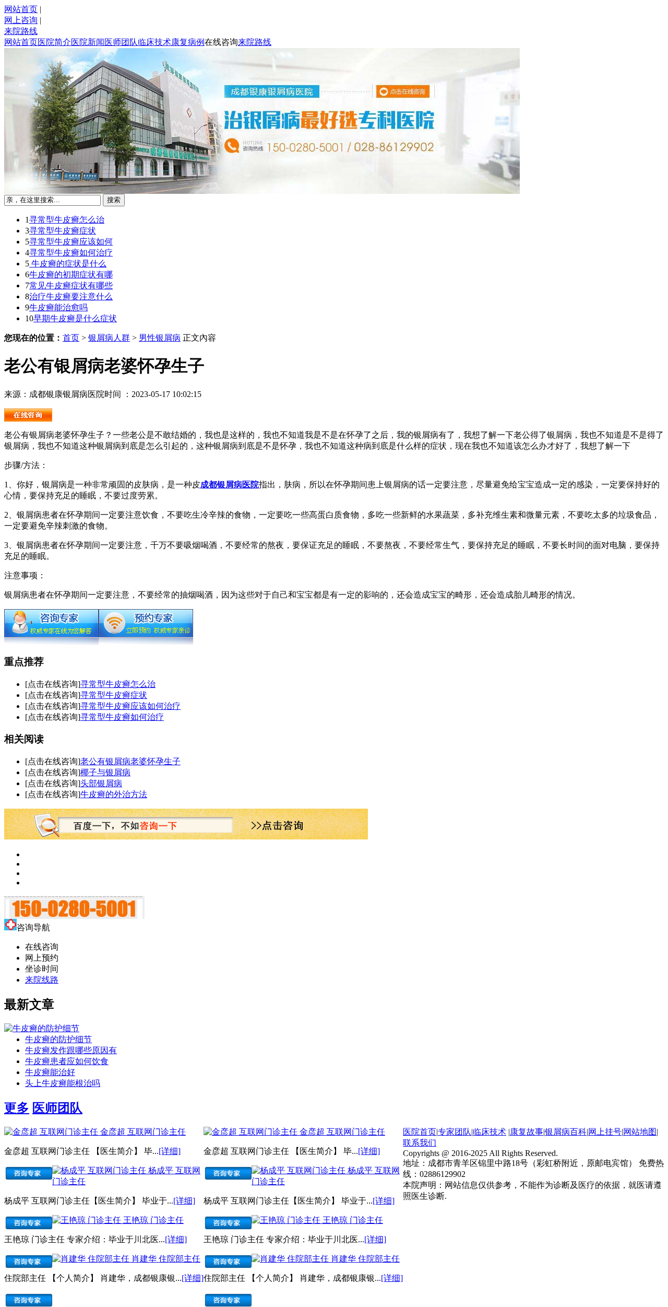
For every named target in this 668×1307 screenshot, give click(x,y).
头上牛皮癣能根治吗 (62, 1083)
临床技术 (154, 42)
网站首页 (21, 9)
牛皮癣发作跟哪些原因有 (71, 1050)
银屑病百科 (566, 1131)
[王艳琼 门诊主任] (87, 1220)
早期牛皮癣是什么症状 (75, 318)
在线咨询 (221, 42)
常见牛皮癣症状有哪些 (71, 285)
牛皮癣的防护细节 (58, 1039)
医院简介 (54, 42)
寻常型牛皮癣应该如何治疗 (130, 706)
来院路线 (21, 31)
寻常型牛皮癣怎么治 (66, 219)
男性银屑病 (160, 337)
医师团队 (121, 42)
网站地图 (640, 1131)
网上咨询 (21, 20)
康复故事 (526, 1131)
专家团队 (454, 1131)
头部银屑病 (101, 783)
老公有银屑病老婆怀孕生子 (130, 761)
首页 (71, 337)
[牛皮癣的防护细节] (41, 1028)
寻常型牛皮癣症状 (62, 230)
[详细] (170, 1151)
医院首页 (419, 1131)
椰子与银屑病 (105, 772)
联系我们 (419, 1142)
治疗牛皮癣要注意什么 (71, 296)
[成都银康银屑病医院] (28, 418)
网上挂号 (605, 1131)
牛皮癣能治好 (50, 1072)
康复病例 (188, 42)
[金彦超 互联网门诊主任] (52, 1131)
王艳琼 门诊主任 (153, 1220)
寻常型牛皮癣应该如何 (71, 241)
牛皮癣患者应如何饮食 (67, 1061)
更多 (16, 1108)
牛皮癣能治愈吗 (58, 307)
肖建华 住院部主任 (166, 1258)
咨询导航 (33, 927)
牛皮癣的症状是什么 (67, 263)
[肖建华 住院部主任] (92, 1258)
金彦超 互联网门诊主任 (143, 1131)
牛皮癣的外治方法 (113, 794)
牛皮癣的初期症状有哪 (71, 274)
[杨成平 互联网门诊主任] (100, 1170)
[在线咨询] (51, 642)
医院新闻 (87, 42)
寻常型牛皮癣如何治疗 (71, 252)
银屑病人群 (109, 337)
